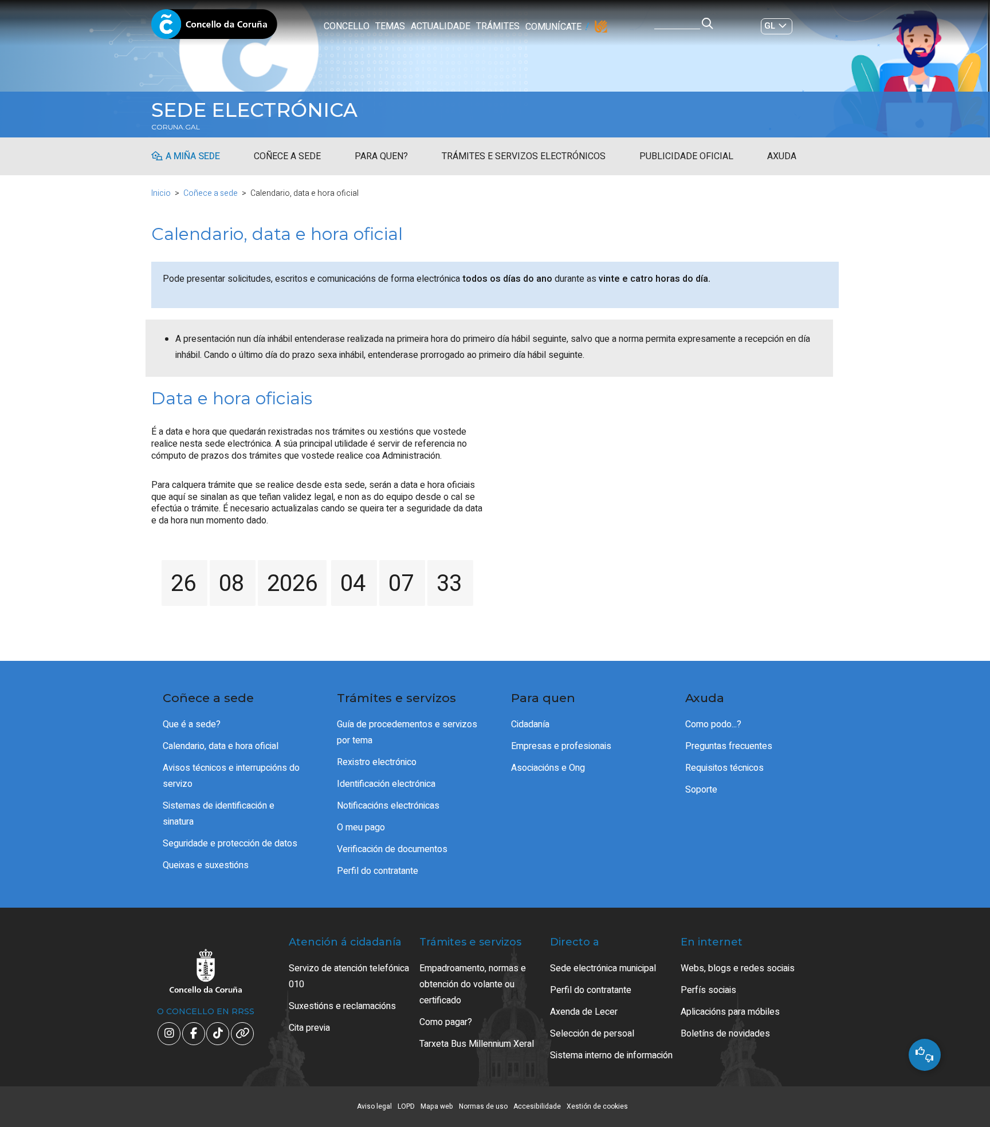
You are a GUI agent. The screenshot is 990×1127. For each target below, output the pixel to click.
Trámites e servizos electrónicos (524, 156)
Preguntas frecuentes (728, 746)
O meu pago (361, 827)
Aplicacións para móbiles (730, 1012)
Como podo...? (713, 724)
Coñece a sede (287, 156)
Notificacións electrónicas (388, 806)
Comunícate (553, 27)
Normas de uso (483, 1106)
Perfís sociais (708, 990)
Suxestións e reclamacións (342, 1006)
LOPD (406, 1106)
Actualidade (440, 26)
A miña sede (193, 156)
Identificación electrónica (386, 784)
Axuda (781, 156)
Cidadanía (530, 724)
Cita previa (309, 1028)
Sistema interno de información (611, 1055)
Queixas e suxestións (206, 865)
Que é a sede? (192, 724)
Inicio (161, 193)
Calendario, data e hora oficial (220, 746)
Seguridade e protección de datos (230, 843)
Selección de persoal (592, 1034)
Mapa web (437, 1106)
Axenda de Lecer (584, 1012)
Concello (347, 26)
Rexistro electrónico (377, 762)
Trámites (498, 26)
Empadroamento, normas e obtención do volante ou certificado (472, 984)
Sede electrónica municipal (603, 968)
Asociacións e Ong (548, 768)
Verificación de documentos (392, 849)
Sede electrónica (254, 110)
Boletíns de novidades (725, 1034)
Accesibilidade (537, 1106)
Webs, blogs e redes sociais (738, 968)
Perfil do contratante (377, 871)
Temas (390, 26)
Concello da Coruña (214, 27)
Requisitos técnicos (724, 768)
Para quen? (381, 156)
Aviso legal (374, 1106)
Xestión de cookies (597, 1106)
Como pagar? (445, 1022)
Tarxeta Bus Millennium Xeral (476, 1044)
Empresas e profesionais (561, 746)
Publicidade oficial (686, 156)
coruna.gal (175, 127)
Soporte (701, 790)
